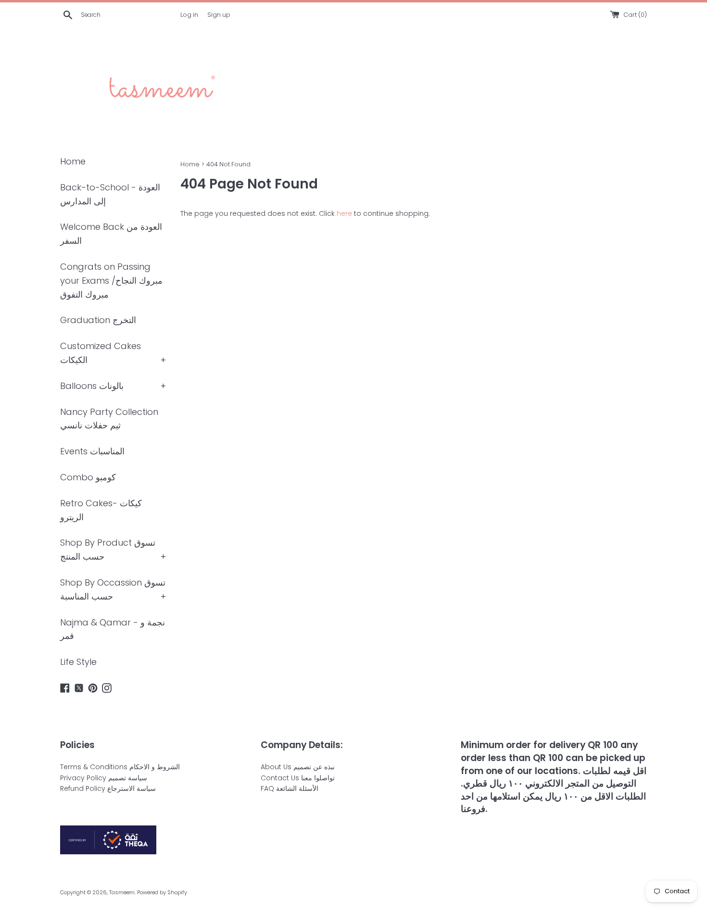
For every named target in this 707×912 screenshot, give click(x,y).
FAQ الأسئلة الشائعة (289, 788)
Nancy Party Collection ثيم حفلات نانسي (109, 419)
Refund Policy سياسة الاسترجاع (108, 788)
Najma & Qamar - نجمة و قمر (112, 629)
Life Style (78, 662)
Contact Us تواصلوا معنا (298, 778)
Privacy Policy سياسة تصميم (103, 778)
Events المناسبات (92, 451)
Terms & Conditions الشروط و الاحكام (120, 767)
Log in (189, 15)
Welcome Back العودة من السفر (111, 234)
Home (73, 161)
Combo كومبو (88, 477)
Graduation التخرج (98, 320)
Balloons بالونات (92, 386)
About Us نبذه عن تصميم (298, 767)
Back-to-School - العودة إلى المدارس (110, 194)
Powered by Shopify (162, 892)
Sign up (218, 15)
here (344, 213)
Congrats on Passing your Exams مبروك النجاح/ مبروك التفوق (111, 280)
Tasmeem (122, 892)
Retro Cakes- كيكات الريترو (101, 510)
